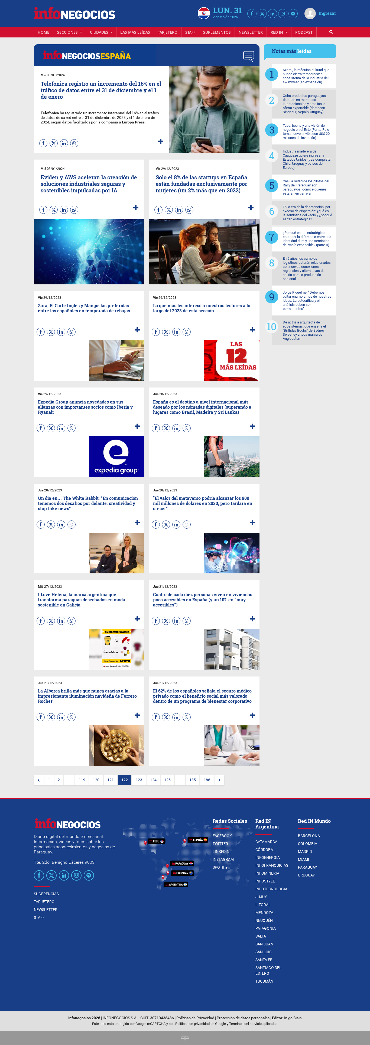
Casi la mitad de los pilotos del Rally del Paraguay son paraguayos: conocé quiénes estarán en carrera (306, 187)
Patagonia (265, 928)
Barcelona (309, 836)
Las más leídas (135, 32)
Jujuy (261, 897)
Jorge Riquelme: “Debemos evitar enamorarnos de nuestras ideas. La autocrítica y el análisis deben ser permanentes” (307, 300)
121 (110, 780)
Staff (190, 32)
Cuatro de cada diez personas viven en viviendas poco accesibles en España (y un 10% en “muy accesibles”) (202, 600)
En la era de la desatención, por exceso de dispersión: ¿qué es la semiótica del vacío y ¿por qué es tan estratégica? (307, 213)
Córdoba (264, 849)
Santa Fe (263, 960)
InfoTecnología (271, 889)
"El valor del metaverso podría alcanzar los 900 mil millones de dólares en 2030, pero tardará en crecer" (202, 503)
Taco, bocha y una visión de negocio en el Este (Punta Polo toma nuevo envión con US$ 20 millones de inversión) (306, 131)
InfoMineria (267, 873)
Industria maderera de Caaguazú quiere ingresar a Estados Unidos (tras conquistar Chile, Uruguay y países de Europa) (307, 159)
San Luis (263, 952)
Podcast (304, 32)
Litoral (263, 905)
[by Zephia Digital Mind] (185, 1038)
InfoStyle (265, 881)
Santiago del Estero (268, 970)
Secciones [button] (68, 32)
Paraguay (307, 867)
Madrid (305, 851)
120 (96, 780)
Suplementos (217, 32)
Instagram (223, 859)
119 (82, 780)
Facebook (222, 836)
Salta (260, 936)
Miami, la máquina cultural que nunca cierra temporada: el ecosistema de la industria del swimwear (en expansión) (306, 76)
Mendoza (264, 912)
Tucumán (264, 981)
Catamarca (266, 842)
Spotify (220, 867)
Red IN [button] (277, 32)
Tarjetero (167, 32)
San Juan (264, 944)
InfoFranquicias (271, 865)
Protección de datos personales (243, 1018)
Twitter (220, 843)
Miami (303, 859)
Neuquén (264, 920)
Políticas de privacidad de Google (200, 1024)
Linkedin (221, 851)
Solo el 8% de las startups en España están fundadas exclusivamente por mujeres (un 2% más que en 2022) (201, 184)
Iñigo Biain (293, 1018)
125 (167, 780)
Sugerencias (46, 894)
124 (153, 780)
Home (43, 32)
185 (192, 780)
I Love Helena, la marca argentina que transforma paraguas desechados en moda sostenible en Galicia (81, 600)
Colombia (307, 843)
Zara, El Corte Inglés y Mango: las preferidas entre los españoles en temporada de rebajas (84, 308)
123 (139, 780)
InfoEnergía (267, 857)
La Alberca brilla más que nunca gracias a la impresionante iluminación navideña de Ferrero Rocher (87, 696)
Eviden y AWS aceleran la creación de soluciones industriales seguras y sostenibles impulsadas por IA (89, 184)
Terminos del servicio (245, 1024)
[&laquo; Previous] (39, 780)
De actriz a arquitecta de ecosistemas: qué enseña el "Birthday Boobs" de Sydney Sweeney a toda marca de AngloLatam (304, 330)
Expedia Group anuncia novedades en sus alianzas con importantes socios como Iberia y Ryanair (85, 407)
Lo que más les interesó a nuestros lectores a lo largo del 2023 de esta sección (201, 308)
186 (207, 780)
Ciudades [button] (99, 32)
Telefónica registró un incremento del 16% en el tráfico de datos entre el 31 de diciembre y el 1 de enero (101, 90)
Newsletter (251, 32)
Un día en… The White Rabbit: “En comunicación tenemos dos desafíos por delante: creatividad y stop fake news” (88, 503)
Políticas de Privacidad (195, 1018)
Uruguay (306, 875)
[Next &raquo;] (219, 780)
